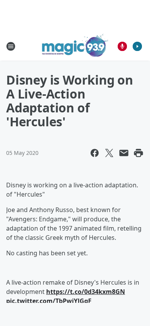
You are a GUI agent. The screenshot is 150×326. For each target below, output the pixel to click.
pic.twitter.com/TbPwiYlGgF (49, 301)
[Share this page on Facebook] (94, 153)
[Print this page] (138, 153)
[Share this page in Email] (123, 153)
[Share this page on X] (109, 153)
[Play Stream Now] (137, 46)
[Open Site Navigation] (10, 46)
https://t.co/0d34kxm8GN (85, 291)
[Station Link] (75, 46)
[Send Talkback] (122, 46)
